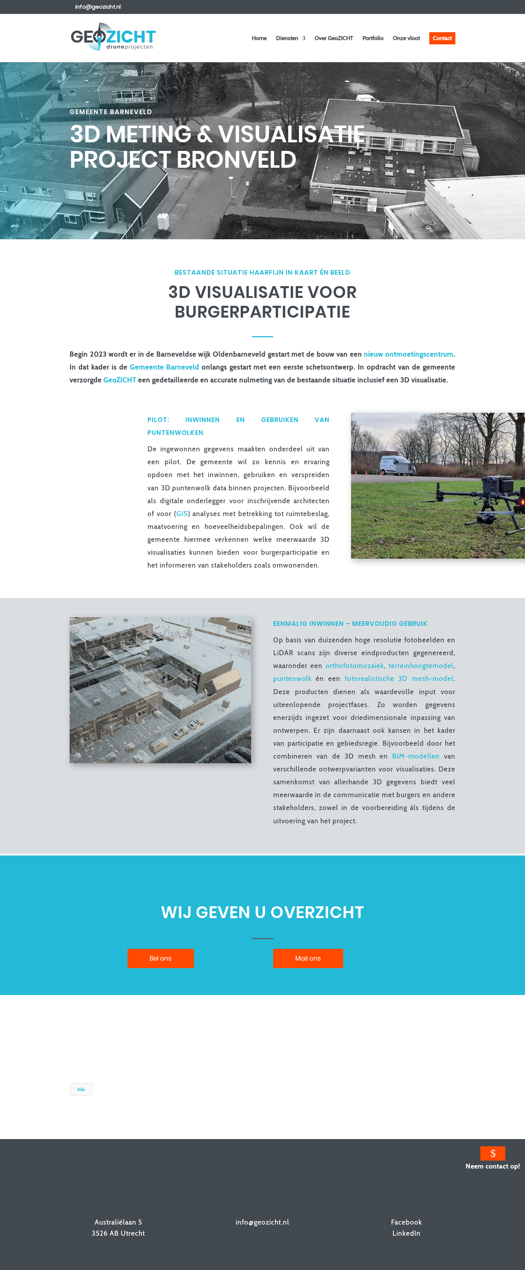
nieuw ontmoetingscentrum (409, 354)
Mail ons (308, 958)
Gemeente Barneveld (164, 367)
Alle (81, 1089)
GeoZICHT (120, 380)
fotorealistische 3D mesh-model (399, 679)
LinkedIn (406, 1233)
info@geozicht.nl (262, 1222)
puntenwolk (292, 679)
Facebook (406, 1222)
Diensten (287, 38)
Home (259, 38)
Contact (442, 38)
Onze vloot (406, 38)
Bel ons (161, 958)
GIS (182, 514)
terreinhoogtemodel (421, 666)
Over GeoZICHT (334, 38)
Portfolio (373, 38)
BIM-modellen (416, 756)
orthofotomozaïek (355, 666)
